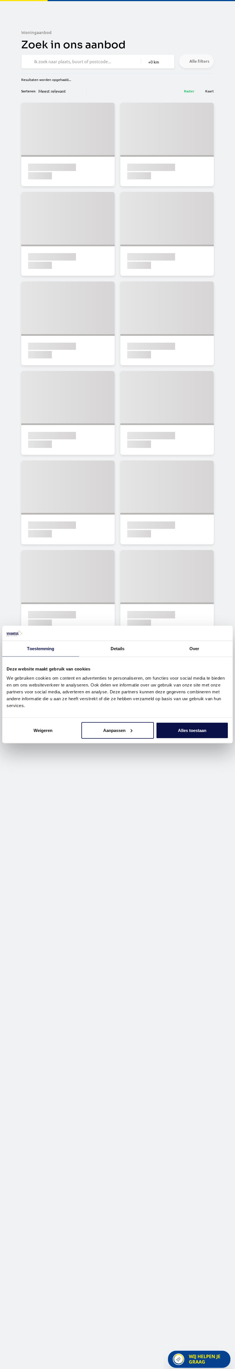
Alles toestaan (192, 730)
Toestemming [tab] (40, 648)
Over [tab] (194, 648)
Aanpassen (114, 730)
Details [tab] (118, 648)
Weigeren (43, 730)
